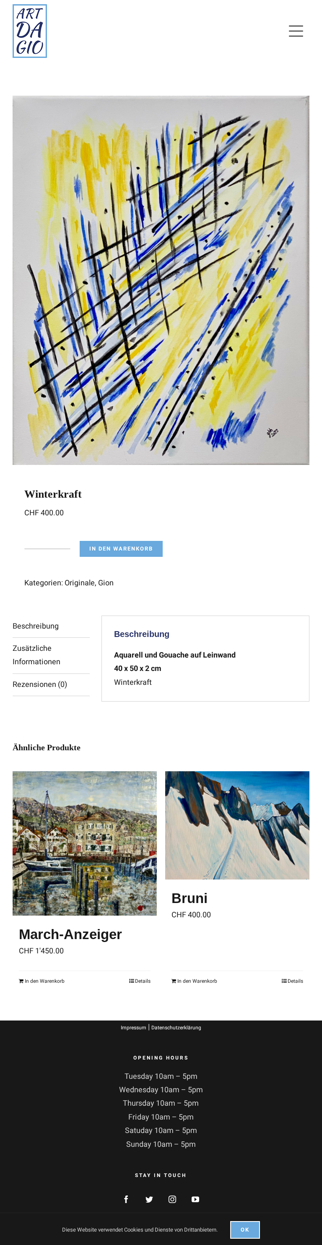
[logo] (30, 7)
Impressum (133, 1027)
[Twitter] (149, 1199)
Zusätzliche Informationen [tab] (36, 655)
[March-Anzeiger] (85, 843)
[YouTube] (195, 1199)
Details (143, 981)
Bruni (189, 898)
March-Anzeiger (70, 934)
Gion (106, 583)
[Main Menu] (297, 31)
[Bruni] (237, 825)
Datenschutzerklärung (176, 1027)
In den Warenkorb (121, 549)
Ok (245, 1230)
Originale (80, 583)
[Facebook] (126, 1199)
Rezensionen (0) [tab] (40, 684)
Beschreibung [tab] (36, 626)
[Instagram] (172, 1199)
